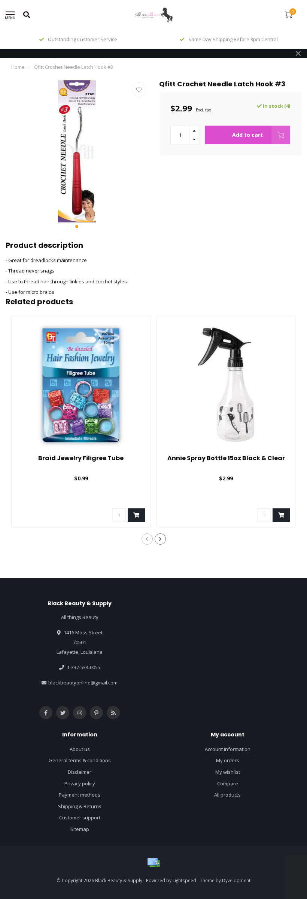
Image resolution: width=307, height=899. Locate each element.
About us (80, 749)
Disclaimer (79, 772)
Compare (227, 783)
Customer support (79, 817)
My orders (227, 760)
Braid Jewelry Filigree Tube (81, 458)
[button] (76, 226)
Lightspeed (184, 880)
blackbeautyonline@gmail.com (83, 682)
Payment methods (79, 794)
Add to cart (247, 134)
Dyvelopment (236, 880)
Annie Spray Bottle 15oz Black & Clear (226, 458)
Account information (227, 749)
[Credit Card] (153, 862)
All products (227, 794)
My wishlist (227, 772)
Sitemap (79, 829)
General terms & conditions (80, 760)
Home (18, 67)
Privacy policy (79, 783)
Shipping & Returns (79, 806)
